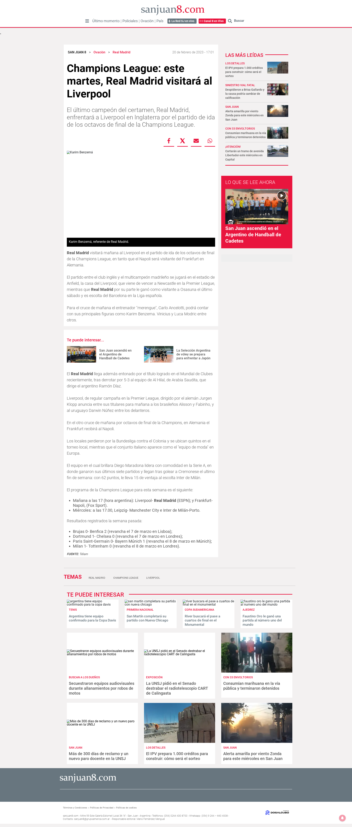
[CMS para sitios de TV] (263, 812)
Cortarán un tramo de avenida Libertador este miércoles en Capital (244, 155)
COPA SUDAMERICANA (199, 609)
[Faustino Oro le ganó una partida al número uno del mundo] (266, 604)
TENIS (73, 609)
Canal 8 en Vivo (214, 21)
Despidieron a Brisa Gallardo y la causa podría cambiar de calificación (244, 93)
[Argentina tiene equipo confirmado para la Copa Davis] (93, 604)
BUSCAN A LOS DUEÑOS (84, 677)
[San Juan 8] (88, 782)
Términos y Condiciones (75, 807)
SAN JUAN (232, 106)
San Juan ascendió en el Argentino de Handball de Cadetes (115, 354)
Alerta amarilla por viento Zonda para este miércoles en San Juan (244, 115)
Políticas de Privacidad (101, 807)
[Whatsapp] (210, 140)
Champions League (125, 577)
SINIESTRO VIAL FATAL (240, 85)
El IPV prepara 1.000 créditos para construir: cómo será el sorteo (244, 72)
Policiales (130, 21)
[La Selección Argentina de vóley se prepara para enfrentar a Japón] (158, 354)
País (159, 21)
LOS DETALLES (235, 63)
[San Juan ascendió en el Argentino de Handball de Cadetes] (81, 354)
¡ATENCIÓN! (233, 146)
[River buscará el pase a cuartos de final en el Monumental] (208, 604)
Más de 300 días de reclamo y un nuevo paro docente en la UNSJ (98, 756)
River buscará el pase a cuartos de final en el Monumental (202, 620)
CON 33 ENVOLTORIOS (240, 128)
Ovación (147, 21)
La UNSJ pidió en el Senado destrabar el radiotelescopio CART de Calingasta (177, 688)
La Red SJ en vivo (183, 21)
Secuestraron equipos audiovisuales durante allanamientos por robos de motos (101, 688)
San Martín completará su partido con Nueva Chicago (147, 618)
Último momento (106, 21)
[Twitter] (182, 140)
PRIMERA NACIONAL (140, 609)
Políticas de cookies (126, 807)
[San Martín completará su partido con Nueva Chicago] (150, 604)
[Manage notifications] (342, 818)
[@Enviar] (196, 140)
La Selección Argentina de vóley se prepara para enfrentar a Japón (193, 354)
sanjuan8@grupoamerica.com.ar (92, 819)
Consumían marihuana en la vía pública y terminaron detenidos (251, 686)
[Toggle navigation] (87, 21)
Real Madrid (97, 577)
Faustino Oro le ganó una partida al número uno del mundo (262, 620)
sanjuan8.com (70, 815)
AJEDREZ (249, 609)
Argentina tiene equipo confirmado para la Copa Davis (92, 618)
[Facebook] (169, 140)
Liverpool (153, 577)
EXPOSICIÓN (154, 677)
